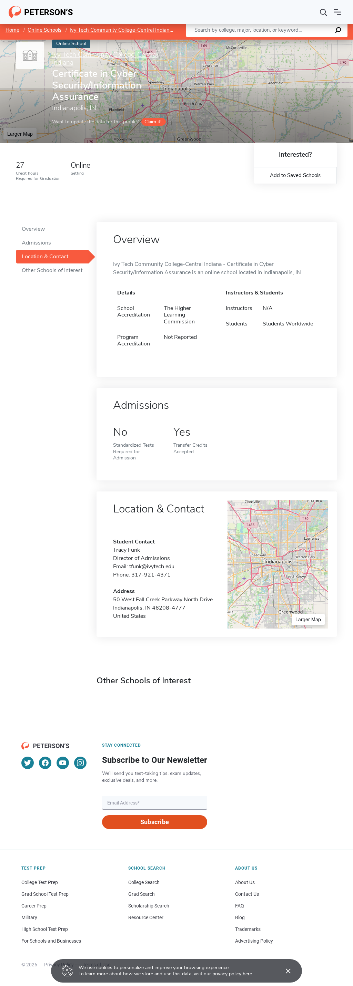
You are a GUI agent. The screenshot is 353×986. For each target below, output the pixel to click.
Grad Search (141, 894)
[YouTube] (63, 763)
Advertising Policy (254, 941)
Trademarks (248, 929)
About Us (245, 882)
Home (12, 30)
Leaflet (272, 43)
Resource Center (145, 917)
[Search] (324, 12)
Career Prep (34, 906)
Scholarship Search (148, 906)
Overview (33, 229)
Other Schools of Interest (52, 270)
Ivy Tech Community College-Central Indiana (121, 30)
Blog (240, 917)
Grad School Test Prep (45, 894)
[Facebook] (45, 763)
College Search (144, 882)
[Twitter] (27, 763)
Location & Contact (45, 256)
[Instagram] (80, 763)
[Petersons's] (41, 12)
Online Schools (44, 30)
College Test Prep (39, 882)
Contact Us (247, 894)
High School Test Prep (44, 929)
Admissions (36, 243)
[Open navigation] (337, 12)
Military (29, 917)
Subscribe (154, 822)
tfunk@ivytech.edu (151, 566)
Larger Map (20, 133)
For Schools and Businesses (51, 941)
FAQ (239, 906)
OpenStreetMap (306, 43)
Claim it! (152, 121)
